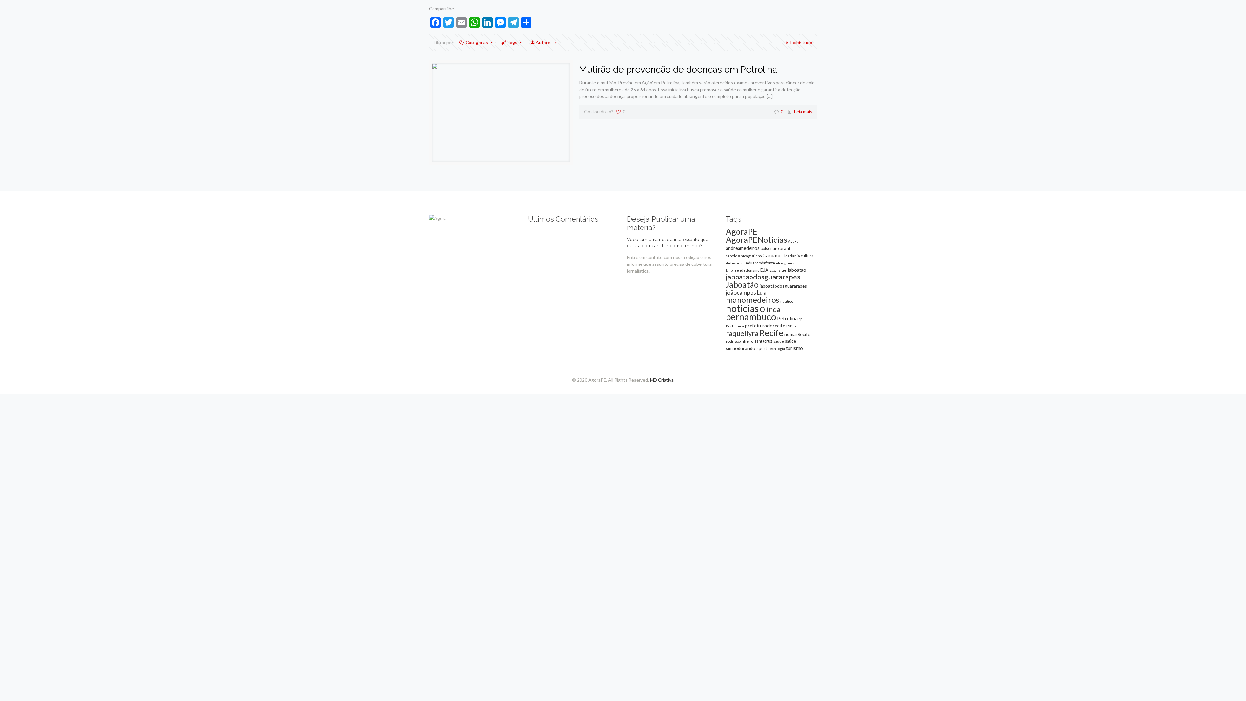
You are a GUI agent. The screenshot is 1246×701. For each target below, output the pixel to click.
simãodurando (740, 348)
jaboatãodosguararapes (783, 286)
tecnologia (776, 348)
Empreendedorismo (742, 270)
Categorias (477, 42)
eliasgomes (785, 263)
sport (761, 348)
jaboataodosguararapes (763, 277)
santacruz (763, 341)
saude (778, 341)
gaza (773, 270)
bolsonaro (770, 248)
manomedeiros (752, 299)
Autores (544, 42)
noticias (742, 308)
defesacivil (735, 263)
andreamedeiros (743, 248)
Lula (762, 292)
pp (800, 319)
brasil (785, 248)
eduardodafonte (760, 263)
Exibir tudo (801, 42)
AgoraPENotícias (756, 239)
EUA (764, 270)
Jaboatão (742, 284)
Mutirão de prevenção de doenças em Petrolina (678, 69)
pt (795, 326)
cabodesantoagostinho (744, 256)
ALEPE (793, 241)
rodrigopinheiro (739, 341)
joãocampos (741, 292)
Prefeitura (735, 326)
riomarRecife (797, 334)
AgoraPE (741, 231)
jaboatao (797, 270)
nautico (786, 301)
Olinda (770, 309)
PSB (789, 326)
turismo (794, 348)
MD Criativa (662, 380)
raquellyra (742, 333)
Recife (771, 332)
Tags (512, 42)
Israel (782, 270)
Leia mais (803, 111)
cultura (807, 255)
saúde (790, 341)
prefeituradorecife (765, 325)
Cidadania (790, 255)
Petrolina (787, 318)
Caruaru (771, 255)
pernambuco (751, 316)
